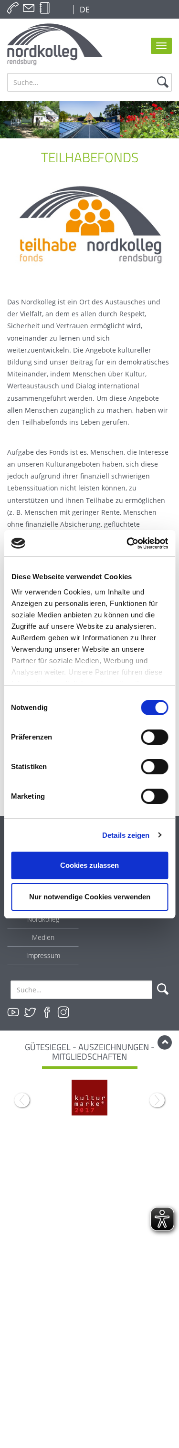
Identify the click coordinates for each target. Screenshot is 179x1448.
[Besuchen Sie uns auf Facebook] (47, 1012)
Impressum (43, 955)
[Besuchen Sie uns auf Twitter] (30, 1012)
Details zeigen (125, 835)
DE (84, 9)
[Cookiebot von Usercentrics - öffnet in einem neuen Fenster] (127, 543)
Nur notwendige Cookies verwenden (89, 897)
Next (157, 1100)
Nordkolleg (43, 919)
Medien (43, 937)
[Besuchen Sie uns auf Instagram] (63, 1012)
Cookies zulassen (89, 865)
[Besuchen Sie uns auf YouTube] (13, 1012)
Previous (22, 1100)
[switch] (154, 737)
